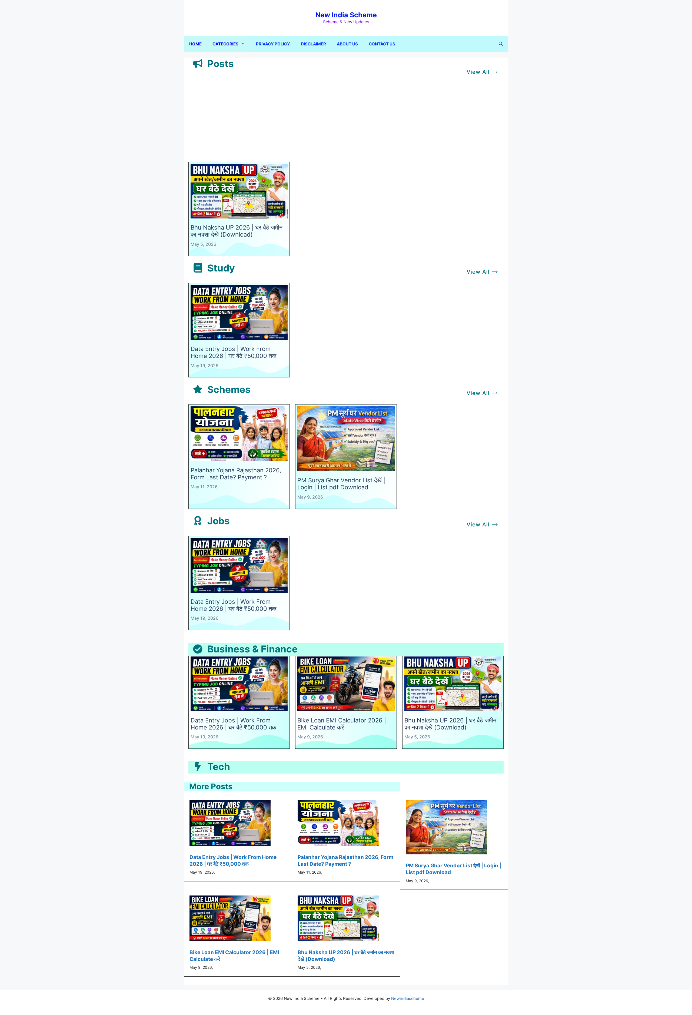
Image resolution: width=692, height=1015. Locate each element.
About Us (347, 44)
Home (195, 44)
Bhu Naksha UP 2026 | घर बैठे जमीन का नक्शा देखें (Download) (237, 231)
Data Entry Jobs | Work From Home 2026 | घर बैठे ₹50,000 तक (233, 352)
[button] (500, 44)
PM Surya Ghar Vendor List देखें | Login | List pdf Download (341, 484)
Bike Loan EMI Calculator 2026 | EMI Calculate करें (341, 724)
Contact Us (382, 44)
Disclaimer (313, 44)
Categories (225, 44)
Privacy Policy (273, 44)
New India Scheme (346, 15)
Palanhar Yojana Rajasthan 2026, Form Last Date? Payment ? (236, 474)
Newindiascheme (407, 998)
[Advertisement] (346, 121)
